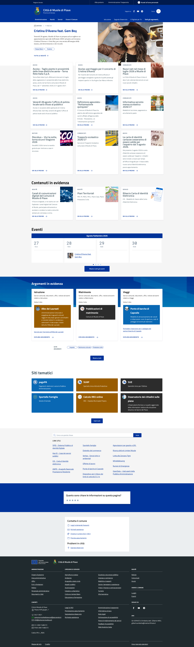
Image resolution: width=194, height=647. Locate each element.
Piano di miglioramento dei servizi (109, 620)
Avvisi (134, 581)
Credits (47, 644)
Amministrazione (41, 19)
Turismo (101, 591)
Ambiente (68, 578)
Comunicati (135, 578)
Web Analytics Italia (105, 627)
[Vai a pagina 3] (98, 264)
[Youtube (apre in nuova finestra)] (137, 11)
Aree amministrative (39, 578)
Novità (52, 19)
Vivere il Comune (71, 19)
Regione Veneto (38, 2)
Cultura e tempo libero (72, 594)
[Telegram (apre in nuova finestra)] (141, 11)
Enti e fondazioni (37, 584)
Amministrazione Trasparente (118, 2)
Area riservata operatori (140, 644)
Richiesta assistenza (72, 617)
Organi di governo (38, 575)
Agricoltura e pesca (71, 575)
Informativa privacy (105, 611)
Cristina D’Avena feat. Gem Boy (83, 255)
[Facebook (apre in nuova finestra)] (133, 11)
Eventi (134, 596)
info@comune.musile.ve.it (43, 620)
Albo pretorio (99, 2)
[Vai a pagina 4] (100, 264)
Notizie (134, 575)
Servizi (60, 19)
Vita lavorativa (103, 594)
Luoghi (134, 593)
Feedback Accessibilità (105, 624)
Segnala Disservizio (120, 19)
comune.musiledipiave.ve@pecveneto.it (47, 617)
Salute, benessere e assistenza (108, 584)
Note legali (102, 614)
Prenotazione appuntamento (74, 611)
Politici (34, 587)
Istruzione (107, 19)
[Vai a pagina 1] (93, 264)
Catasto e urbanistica (72, 591)
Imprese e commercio (105, 578)
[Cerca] (158, 11)
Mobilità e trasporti (104, 581)
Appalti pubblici (70, 584)
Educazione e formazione (73, 597)
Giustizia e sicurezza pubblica (108, 575)
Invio (137, 435)
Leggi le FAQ (69, 607)
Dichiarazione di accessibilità (108, 617)
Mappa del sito (36, 644)
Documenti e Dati (37, 594)
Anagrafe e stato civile (72, 581)
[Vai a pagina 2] (95, 264)
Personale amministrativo (40, 591)
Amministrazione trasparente (108, 607)
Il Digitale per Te (136, 19)
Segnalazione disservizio (73, 614)
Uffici (33, 581)
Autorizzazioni (70, 587)
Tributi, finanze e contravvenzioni (109, 587)
